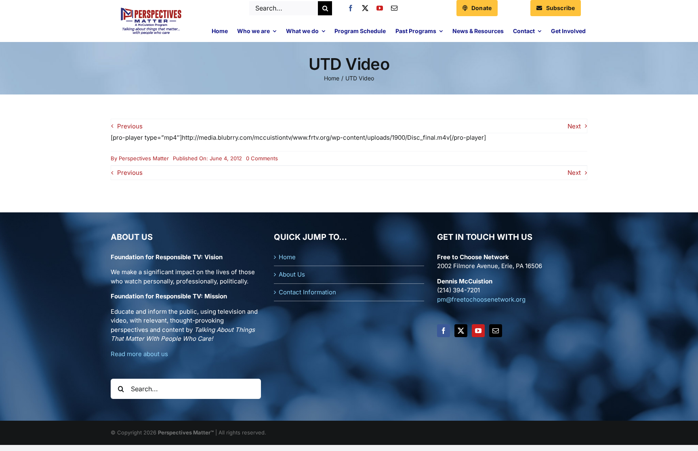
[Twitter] (460, 330)
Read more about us (139, 354)
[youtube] (379, 8)
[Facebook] (443, 330)
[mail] (394, 8)
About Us (292, 274)
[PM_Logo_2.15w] (151, 9)
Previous (130, 126)
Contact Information (307, 292)
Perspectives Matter (144, 158)
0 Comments (262, 158)
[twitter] (365, 8)
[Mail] (495, 330)
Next (574, 126)
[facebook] (350, 8)
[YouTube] (478, 330)
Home (287, 257)
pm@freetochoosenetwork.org (481, 299)
